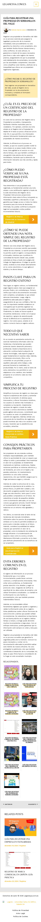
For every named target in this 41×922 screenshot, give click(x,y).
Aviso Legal (20, 913)
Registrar (22, 845)
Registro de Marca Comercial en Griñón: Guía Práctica (19, 874)
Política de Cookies (20, 916)
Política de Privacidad (20, 910)
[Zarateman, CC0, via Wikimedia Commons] (20, 903)
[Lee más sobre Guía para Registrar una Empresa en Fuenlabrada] (21, 827)
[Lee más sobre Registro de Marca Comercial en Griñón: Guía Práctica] (21, 860)
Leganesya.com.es (14, 4)
